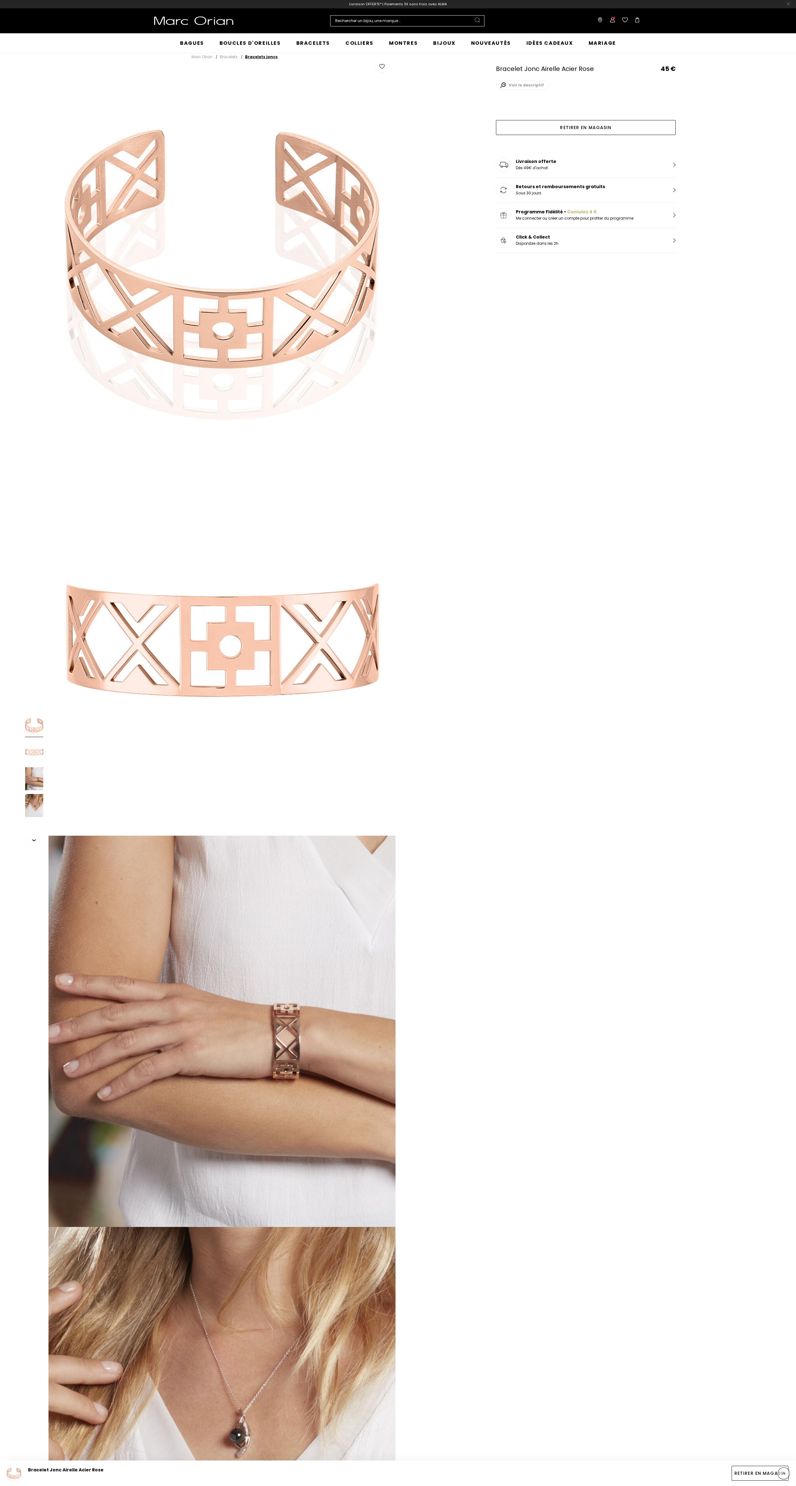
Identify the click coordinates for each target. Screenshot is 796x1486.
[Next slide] (34, 840)
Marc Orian (202, 56)
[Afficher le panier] (636, 20)
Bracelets (229, 56)
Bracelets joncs (261, 56)
